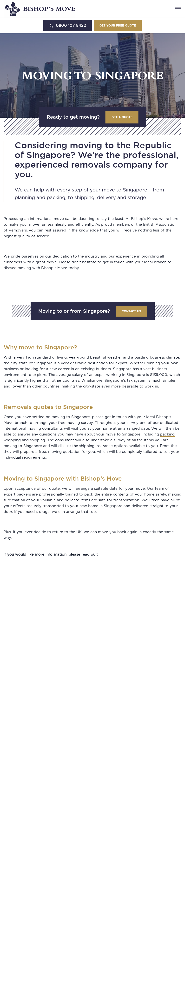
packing (167, 434)
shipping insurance (96, 446)
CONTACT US (131, 311)
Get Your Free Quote (117, 25)
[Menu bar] (178, 8)
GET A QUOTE (122, 117)
